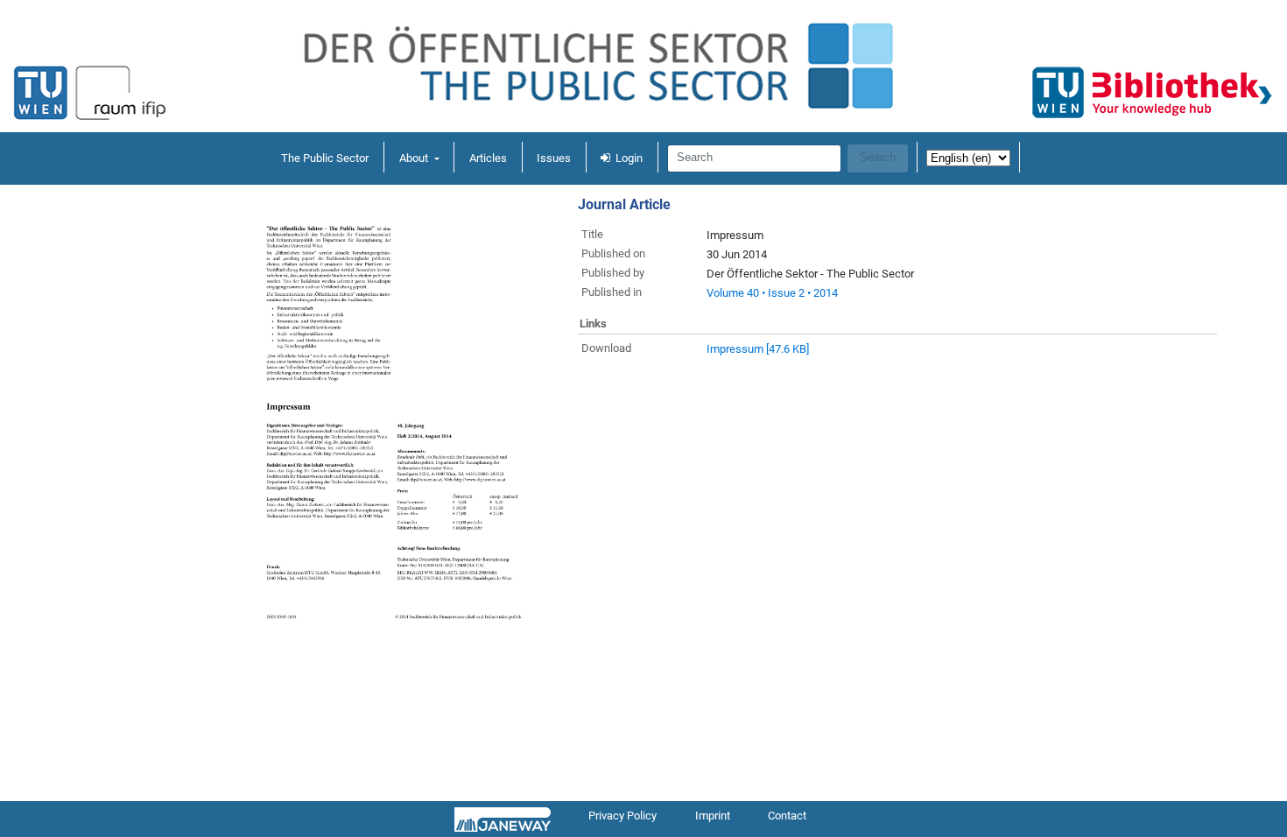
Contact (787, 815)
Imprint (712, 815)
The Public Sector (325, 158)
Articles (488, 158)
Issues (554, 158)
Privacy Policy (622, 815)
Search (878, 157)
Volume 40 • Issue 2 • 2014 (772, 292)
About (415, 158)
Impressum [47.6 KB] (758, 348)
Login (629, 158)
